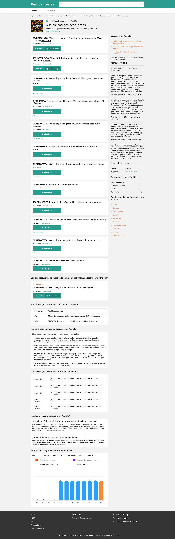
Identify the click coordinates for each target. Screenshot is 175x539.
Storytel (116, 229)
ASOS (33, 518)
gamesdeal (117, 218)
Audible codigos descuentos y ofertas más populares (127, 42)
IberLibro (116, 222)
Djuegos (116, 208)
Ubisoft (115, 232)
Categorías (51, 11)
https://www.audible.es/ (53, 31)
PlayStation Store (119, 225)
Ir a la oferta (47, 89)
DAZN (115, 204)
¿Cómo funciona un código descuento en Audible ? (128, 47)
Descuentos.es (42, 4)
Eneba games (118, 211)
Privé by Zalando (37, 525)
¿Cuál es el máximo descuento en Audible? (125, 53)
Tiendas (34, 11)
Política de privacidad (121, 518)
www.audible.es (131, 172)
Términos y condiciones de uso (125, 521)
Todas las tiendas (37, 528)
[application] (69, 486)
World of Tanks (118, 236)
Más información (38, 93)
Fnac (32, 521)
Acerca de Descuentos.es (81, 518)
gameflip (116, 215)
